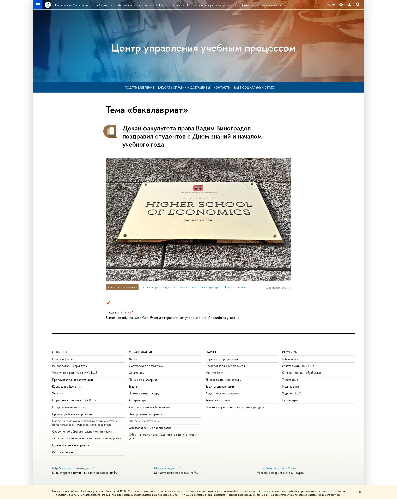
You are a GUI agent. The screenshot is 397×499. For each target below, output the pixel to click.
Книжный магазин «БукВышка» (302, 373)
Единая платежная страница (71, 445)
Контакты (222, 87)
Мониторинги (215, 373)
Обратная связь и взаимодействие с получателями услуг (163, 436)
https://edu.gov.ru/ (167, 468)
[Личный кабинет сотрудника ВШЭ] (349, 4)
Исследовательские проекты (225, 366)
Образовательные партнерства (150, 428)
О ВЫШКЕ (60, 352)
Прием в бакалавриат (143, 380)
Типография (290, 380)
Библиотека (290, 359)
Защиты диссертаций (220, 386)
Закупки (57, 393)
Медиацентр (290, 386)
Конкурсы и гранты (218, 400)
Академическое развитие (223, 393)
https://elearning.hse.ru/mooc (277, 468)
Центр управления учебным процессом (203, 48)
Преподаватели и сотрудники (72, 380)
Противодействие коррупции (72, 414)
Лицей (133, 359)
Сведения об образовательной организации (82, 431)
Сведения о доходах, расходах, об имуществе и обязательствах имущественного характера (84, 423)
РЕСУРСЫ (290, 352)
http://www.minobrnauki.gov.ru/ (73, 468)
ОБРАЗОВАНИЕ (141, 352)
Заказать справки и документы (184, 87)
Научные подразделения (222, 359)
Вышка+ (134, 386)
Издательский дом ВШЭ (298, 366)
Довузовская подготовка (146, 366)
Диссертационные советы (223, 380)
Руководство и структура (69, 366)
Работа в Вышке (62, 452)
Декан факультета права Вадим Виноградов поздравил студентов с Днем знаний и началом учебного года (192, 136)
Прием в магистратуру (144, 393)
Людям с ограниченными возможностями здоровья (86, 438)
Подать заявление (139, 87)
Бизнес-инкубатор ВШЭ (144, 421)
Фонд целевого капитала (69, 407)
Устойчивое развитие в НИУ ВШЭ (75, 373)
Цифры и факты (62, 359)
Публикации (290, 400)
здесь (267, 491)
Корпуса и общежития (67, 386)
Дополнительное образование (150, 407)
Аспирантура (137, 400)
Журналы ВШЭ (291, 393)
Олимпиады (136, 373)
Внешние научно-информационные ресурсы (235, 407)
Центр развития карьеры (145, 414)
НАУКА (211, 352)
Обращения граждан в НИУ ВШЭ (74, 400)
